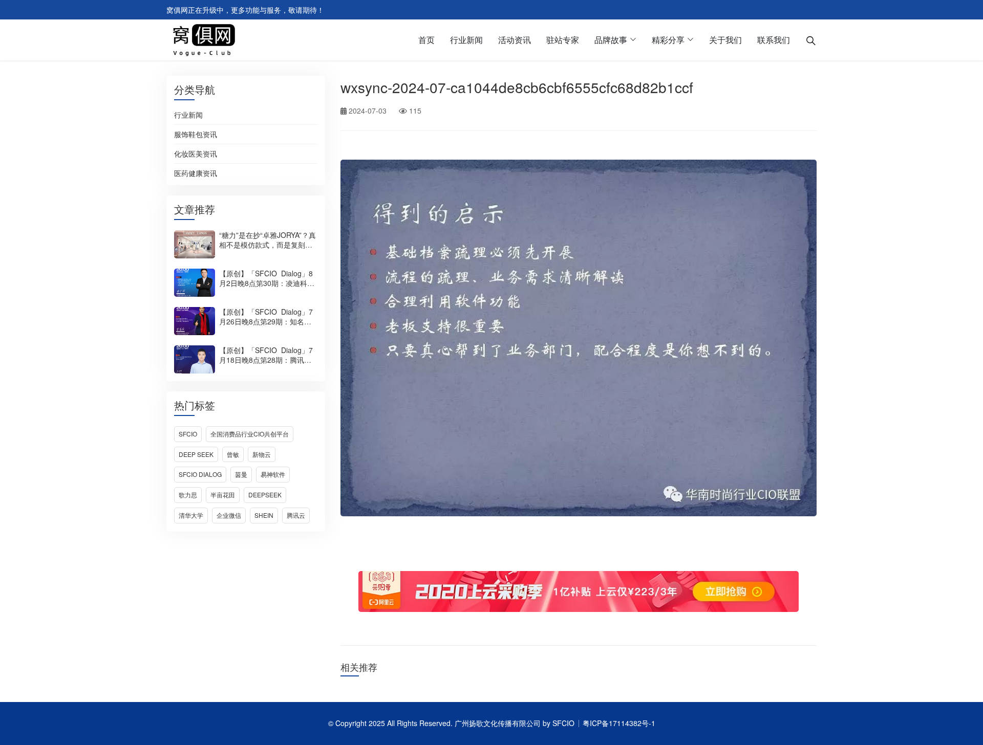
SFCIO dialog (200, 474)
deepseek (265, 494)
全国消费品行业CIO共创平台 (249, 433)
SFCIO (188, 433)
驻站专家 (562, 40)
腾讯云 (296, 515)
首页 (426, 40)
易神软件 (273, 474)
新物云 (261, 454)
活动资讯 (514, 40)
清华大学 (191, 515)
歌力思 (188, 494)
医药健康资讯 (195, 173)
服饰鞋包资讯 (195, 134)
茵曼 (241, 474)
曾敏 (233, 454)
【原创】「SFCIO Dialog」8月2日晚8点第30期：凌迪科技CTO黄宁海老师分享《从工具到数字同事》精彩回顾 (266, 288)
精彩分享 (668, 40)
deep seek (196, 454)
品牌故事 (610, 40)
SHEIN (263, 515)
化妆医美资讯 (195, 154)
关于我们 (725, 40)
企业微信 (229, 515)
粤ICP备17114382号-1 (619, 723)
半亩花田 (222, 494)
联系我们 (773, 40)
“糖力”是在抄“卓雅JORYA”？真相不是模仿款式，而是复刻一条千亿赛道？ (267, 244)
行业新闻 (466, 40)
